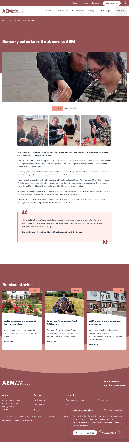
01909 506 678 (111, 381)
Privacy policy (37, 417)
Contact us (95, 3)
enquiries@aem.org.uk (115, 385)
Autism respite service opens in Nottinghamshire (20, 322)
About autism (47, 11)
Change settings (109, 433)
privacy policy (116, 410)
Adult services (62, 11)
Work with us (112, 3)
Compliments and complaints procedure (60, 417)
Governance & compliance (76, 400)
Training (37, 410)
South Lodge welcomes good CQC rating (62, 322)
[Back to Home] (12, 11)
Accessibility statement (23, 421)
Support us (84, 3)
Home (75, 3)
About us (120, 11)
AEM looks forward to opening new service (105, 322)
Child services (78, 11)
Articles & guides (106, 11)
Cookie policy (24, 417)
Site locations (7, 421)
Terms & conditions (9, 417)
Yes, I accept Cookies (85, 433)
